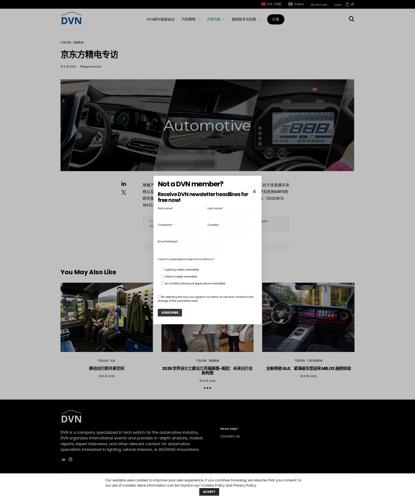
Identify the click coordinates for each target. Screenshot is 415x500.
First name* (165, 208)
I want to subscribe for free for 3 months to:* (186, 259)
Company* (165, 225)
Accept (209, 492)
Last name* (215, 208)
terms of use (219, 297)
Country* (213, 225)
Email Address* (168, 241)
